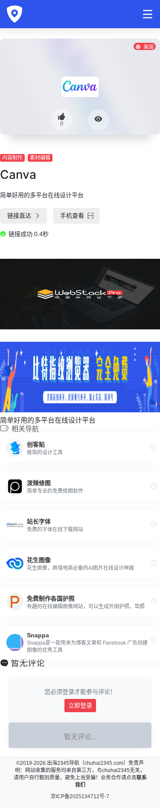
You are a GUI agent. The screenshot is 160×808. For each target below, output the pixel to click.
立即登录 (80, 705)
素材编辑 (40, 158)
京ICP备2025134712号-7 (80, 796)
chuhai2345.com (103, 763)
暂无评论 (28, 663)
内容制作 (12, 158)
